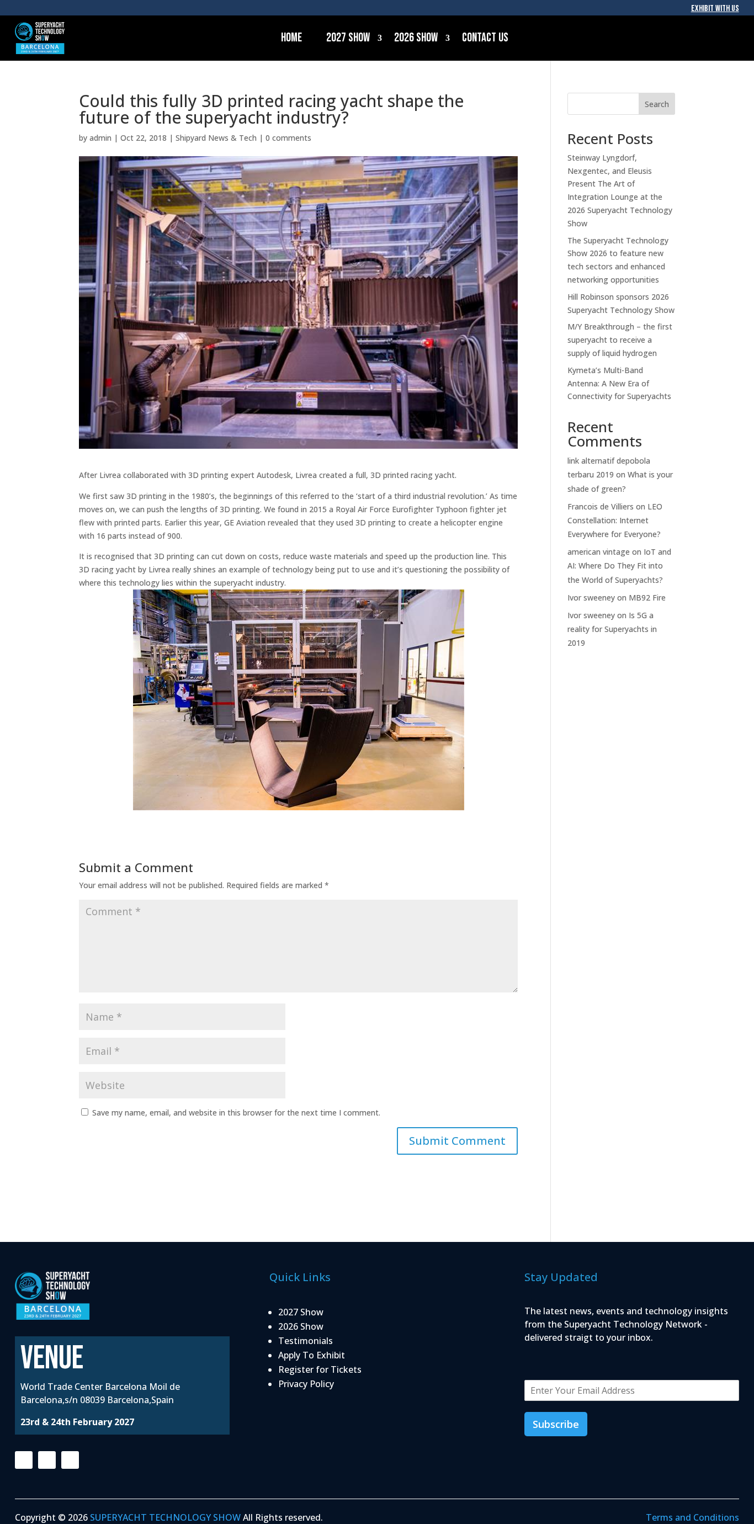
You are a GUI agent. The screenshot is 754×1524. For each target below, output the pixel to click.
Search (657, 104)
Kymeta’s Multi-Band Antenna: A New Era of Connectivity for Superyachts (619, 383)
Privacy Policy (306, 1384)
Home (291, 37)
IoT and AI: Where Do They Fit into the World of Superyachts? (619, 565)
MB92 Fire (647, 597)
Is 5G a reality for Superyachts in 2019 (612, 629)
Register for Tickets (320, 1369)
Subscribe (556, 1424)
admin (100, 137)
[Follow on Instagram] (47, 1460)
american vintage (598, 551)
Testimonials (305, 1341)
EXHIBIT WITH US (715, 8)
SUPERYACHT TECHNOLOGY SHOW (165, 1517)
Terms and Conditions (692, 1517)
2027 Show (348, 37)
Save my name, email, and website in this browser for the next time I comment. (236, 1112)
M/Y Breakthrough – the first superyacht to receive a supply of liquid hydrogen (619, 339)
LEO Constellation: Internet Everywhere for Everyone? (614, 520)
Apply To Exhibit (311, 1355)
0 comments (288, 137)
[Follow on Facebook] (24, 1460)
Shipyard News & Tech (216, 137)
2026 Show (416, 37)
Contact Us (485, 37)
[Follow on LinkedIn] (70, 1460)
